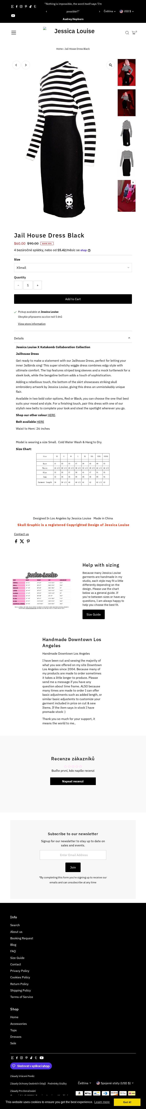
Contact (15, 964)
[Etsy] (12, 6)
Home (59, 48)
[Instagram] (21, 6)
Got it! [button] (127, 1102)
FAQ (13, 951)
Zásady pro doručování (23, 1091)
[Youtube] (13, 16)
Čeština (108, 11)
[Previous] (46, 11)
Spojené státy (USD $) (116, 1083)
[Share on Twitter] (22, 542)
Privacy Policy (19, 971)
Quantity (20, 277)
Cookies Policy (20, 977)
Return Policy (19, 984)
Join (73, 867)
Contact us (21, 534)
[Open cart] (134, 32)
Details (19, 338)
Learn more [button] (102, 1102)
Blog (13, 945)
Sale (13, 1043)
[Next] (99, 11)
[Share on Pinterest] (28, 542)
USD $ (127, 11)
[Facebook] (16, 6)
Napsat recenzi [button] (73, 781)
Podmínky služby (57, 1083)
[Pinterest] (26, 6)
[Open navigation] (13, 33)
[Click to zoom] (110, 65)
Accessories (18, 1024)
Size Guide (93, 614)
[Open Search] (127, 32)
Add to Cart (73, 299)
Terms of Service (21, 997)
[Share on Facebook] (16, 542)
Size (17, 259)
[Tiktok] (31, 6)
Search (15, 925)
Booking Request (21, 938)
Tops (13, 1030)
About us (16, 932)
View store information (32, 323)
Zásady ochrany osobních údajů (28, 1083)
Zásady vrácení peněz (22, 1076)
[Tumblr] (35, 6)
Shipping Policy (20, 990)
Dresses (15, 1037)
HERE (51, 415)
